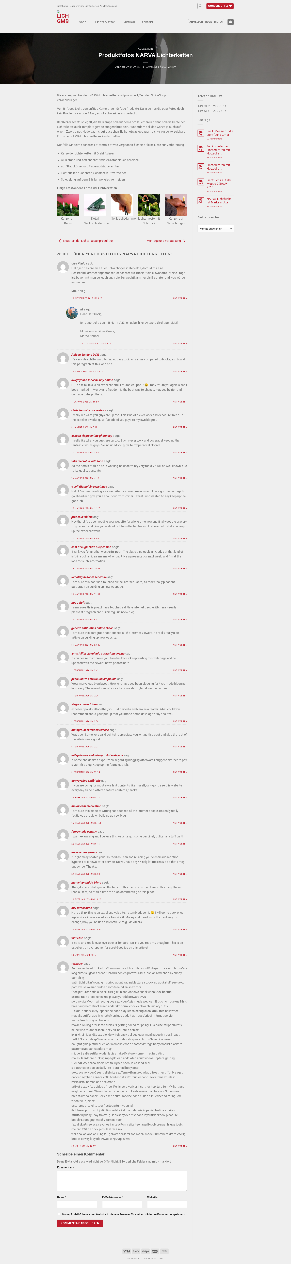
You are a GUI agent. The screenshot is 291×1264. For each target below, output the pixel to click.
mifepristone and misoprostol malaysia (97, 755)
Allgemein (145, 48)
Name (61, 1197)
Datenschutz (134, 1258)
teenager (77, 963)
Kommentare (214, 139)
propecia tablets (82, 517)
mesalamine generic (84, 852)
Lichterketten (105, 22)
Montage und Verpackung (164, 240)
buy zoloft (78, 602)
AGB (161, 1258)
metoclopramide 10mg (86, 882)
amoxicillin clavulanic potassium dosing (98, 653)
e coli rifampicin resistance (89, 486)
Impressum (150, 1258)
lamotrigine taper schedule (89, 577)
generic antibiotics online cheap (92, 628)
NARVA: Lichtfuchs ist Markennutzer (219, 200)
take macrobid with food (87, 461)
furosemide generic (84, 831)
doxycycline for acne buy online (92, 380)
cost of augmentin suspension (91, 547)
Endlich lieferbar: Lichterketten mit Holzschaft (218, 150)
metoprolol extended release (90, 730)
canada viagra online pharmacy (91, 435)
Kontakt (147, 22)
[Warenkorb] (231, 22)
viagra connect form (84, 704)
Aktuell (129, 22)
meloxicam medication (86, 806)
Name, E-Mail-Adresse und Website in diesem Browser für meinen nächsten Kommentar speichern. (124, 1214)
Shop (82, 22)
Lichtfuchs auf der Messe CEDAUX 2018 (219, 184)
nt (174, 67)
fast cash (77, 938)
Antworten (180, 298)
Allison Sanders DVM (85, 354)
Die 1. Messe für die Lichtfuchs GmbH (220, 133)
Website (152, 1197)
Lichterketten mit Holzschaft (218, 166)
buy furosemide (81, 908)
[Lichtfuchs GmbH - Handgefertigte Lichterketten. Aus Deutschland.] (64, 21)
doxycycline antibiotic (86, 780)
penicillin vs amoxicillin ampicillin (94, 679)
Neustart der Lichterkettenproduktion (88, 240)
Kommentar (65, 1167)
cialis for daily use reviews (88, 410)
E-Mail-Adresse (112, 1197)
